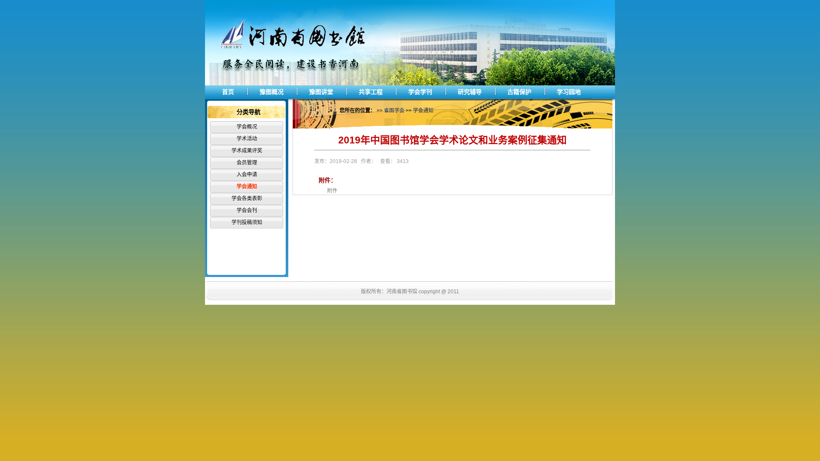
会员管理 (247, 163)
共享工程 (371, 91)
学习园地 (569, 91)
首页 (228, 91)
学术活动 (247, 139)
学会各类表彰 (246, 198)
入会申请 (247, 175)
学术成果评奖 (246, 151)
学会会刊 (247, 210)
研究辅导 (470, 91)
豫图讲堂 (321, 91)
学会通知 (247, 187)
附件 (332, 191)
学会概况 (247, 127)
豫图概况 (272, 91)
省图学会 (394, 111)
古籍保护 (519, 91)
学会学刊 (420, 91)
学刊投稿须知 (246, 222)
